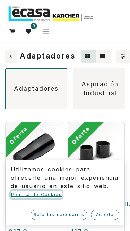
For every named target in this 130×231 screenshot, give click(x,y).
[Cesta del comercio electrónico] (12, 31)
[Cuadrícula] (88, 56)
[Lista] (103, 56)
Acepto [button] (105, 214)
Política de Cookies (36, 194)
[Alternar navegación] (45, 31)
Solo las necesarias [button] (59, 214)
